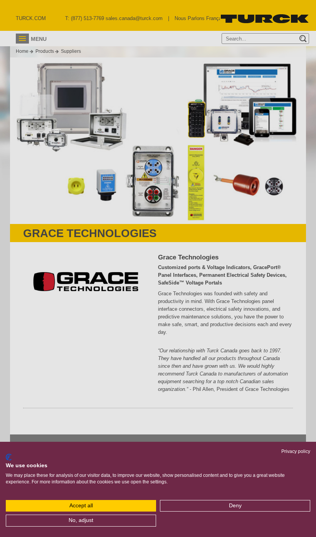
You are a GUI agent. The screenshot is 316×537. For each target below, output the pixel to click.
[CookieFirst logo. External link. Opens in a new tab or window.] (9, 457)
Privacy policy (295, 451)
